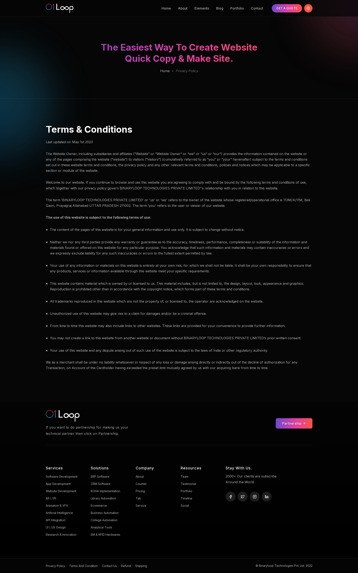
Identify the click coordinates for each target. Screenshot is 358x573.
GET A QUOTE (287, 8)
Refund (126, 566)
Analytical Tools (101, 527)
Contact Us (109, 566)
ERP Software (100, 476)
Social (185, 505)
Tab (138, 498)
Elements (202, 8)
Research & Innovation (61, 534)
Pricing (140, 491)
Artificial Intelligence (59, 513)
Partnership (292, 423)
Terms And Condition (83, 566)
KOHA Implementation (105, 491)
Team (184, 476)
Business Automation (105, 513)
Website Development (61, 491)
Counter (141, 484)
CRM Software (100, 484)
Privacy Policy (55, 566)
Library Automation (103, 498)
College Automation (104, 520)
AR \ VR (51, 498)
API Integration (55, 520)
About (182, 8)
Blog (219, 8)
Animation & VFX (57, 505)
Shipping (141, 566)
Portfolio (237, 8)
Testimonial (188, 484)
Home (166, 8)
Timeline (186, 498)
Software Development (61, 476)
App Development (58, 484)
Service (141, 505)
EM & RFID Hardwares (105, 534)
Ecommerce (99, 505)
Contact (257, 8)
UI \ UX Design (56, 527)
